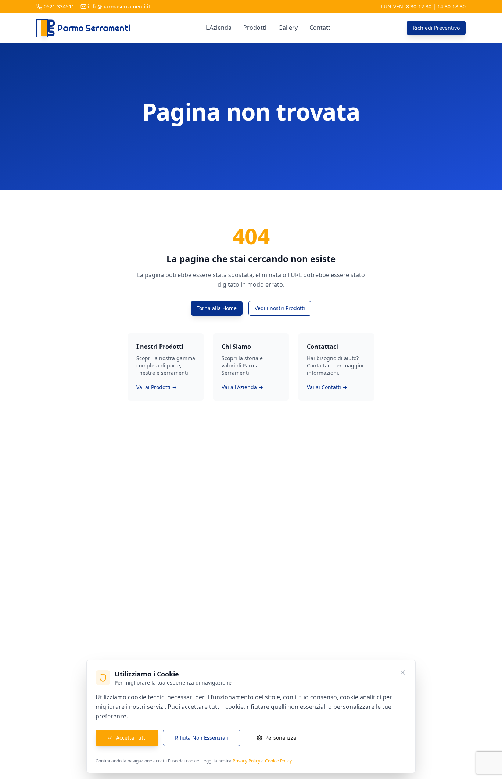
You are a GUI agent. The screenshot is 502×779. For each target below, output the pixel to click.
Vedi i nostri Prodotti (280, 308)
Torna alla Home (217, 308)
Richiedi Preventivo (436, 27)
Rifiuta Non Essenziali (201, 737)
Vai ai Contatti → (327, 387)
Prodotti (254, 28)
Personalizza (280, 737)
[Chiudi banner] (402, 672)
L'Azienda (219, 28)
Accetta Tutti (131, 737)
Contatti (320, 28)
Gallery (288, 28)
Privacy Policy (246, 761)
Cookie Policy (278, 761)
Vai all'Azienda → (242, 387)
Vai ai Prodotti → (156, 387)
